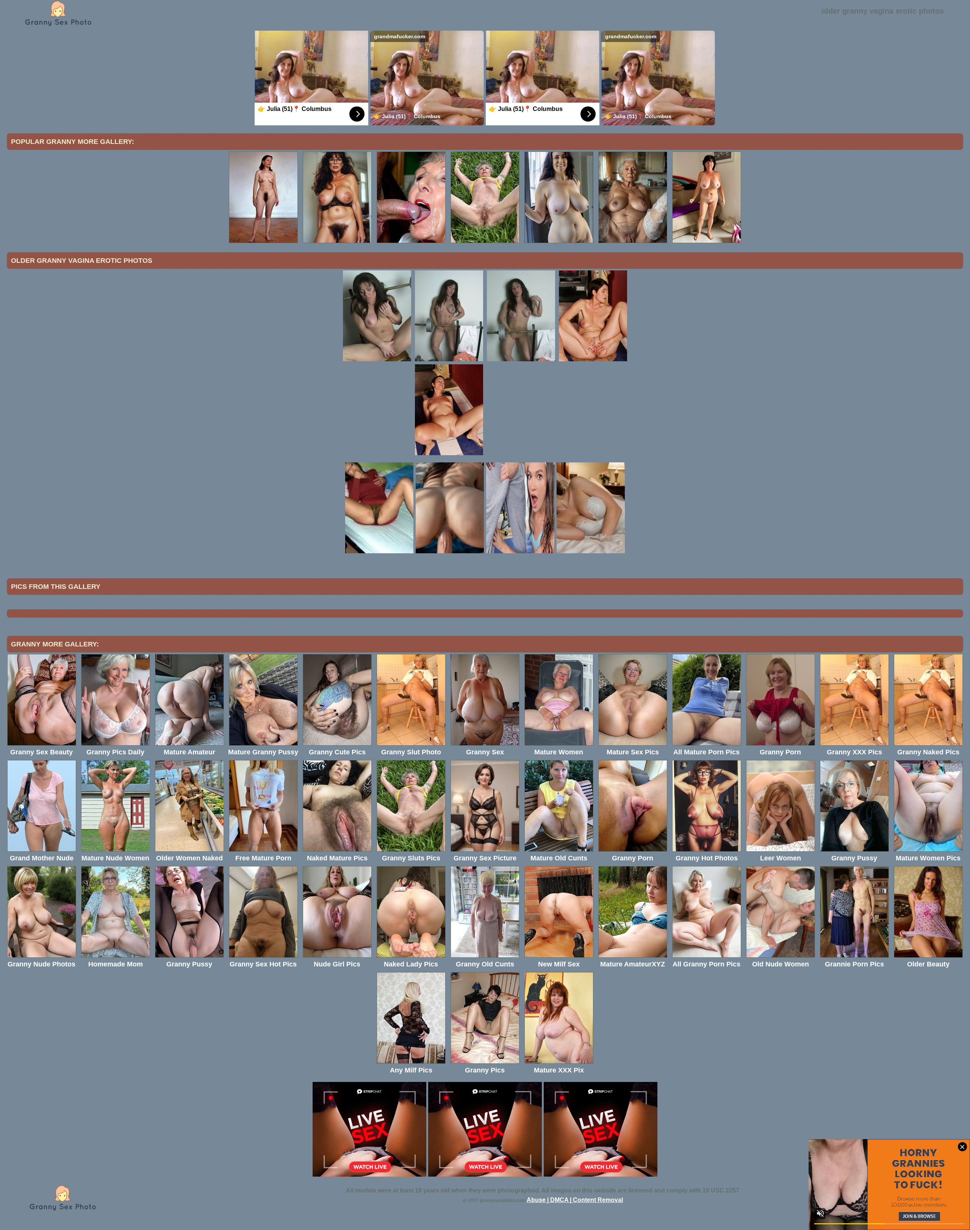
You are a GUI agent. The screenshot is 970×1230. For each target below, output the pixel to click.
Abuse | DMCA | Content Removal (575, 1200)
